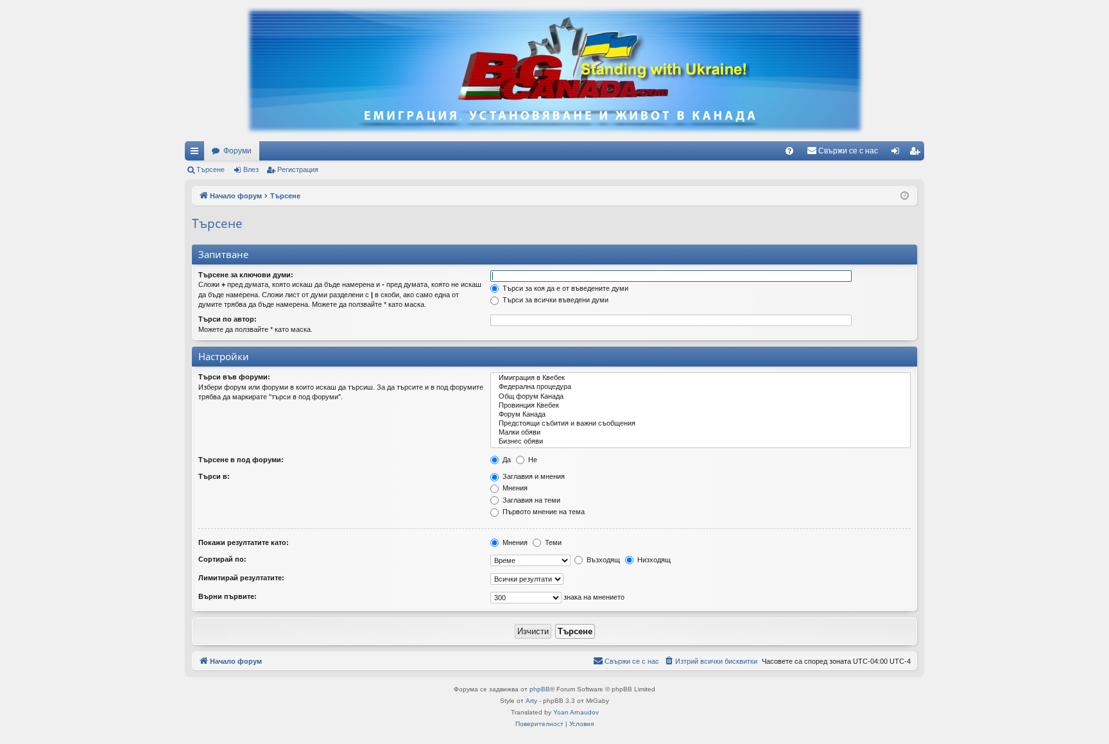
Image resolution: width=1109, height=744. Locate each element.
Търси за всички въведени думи (554, 300)
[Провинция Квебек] (700, 405)
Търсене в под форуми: (241, 459)
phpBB (539, 689)
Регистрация (297, 169)
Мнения (514, 488)
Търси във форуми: (234, 377)
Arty (531, 700)
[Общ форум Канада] (700, 396)
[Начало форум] (554, 70)
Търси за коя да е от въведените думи (564, 288)
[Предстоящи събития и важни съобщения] (700, 423)
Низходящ (653, 560)
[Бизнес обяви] (700, 441)
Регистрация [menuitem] (917, 153)
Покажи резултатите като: (243, 542)
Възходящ (602, 560)
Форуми (237, 150)
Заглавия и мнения (533, 476)
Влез (251, 169)
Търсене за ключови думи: (245, 275)
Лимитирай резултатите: (241, 578)
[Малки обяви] (700, 432)
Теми (552, 542)
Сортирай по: (222, 559)
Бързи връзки (197, 153)
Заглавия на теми (530, 500)
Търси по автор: (227, 319)
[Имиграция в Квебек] (700, 378)
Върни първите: (227, 596)
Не (531, 459)
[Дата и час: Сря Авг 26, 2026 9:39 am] (904, 196)
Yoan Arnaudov (576, 712)
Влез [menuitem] (898, 153)
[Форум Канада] (700, 414)
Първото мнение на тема (543, 511)
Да (506, 459)
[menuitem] (789, 150)
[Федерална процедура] (700, 387)
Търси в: (214, 476)
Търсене (210, 169)
